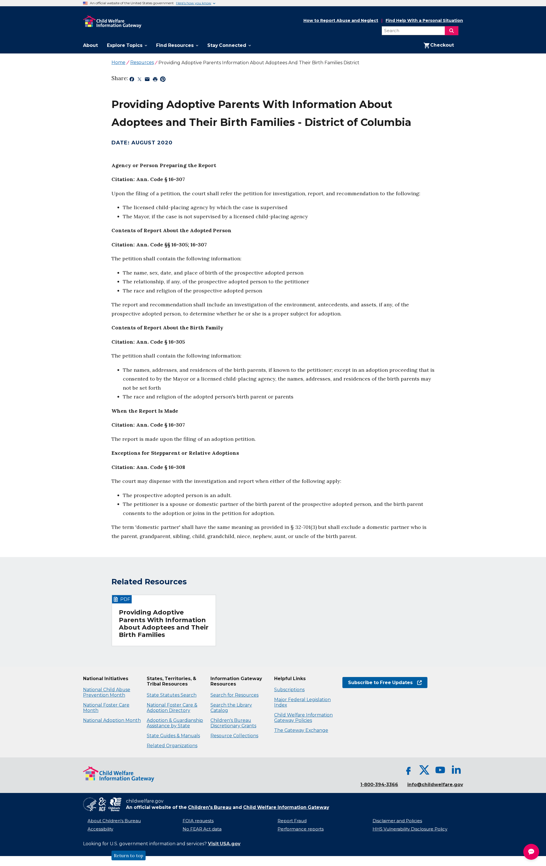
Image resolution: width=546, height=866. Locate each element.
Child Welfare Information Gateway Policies (303, 717)
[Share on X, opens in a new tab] (139, 80)
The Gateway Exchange (301, 730)
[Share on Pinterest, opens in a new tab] (163, 80)
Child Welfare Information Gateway (286, 807)
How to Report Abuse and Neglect (340, 21)
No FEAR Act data (202, 829)
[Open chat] (531, 852)
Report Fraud (292, 820)
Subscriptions (289, 689)
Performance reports (301, 829)
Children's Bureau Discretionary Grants (233, 723)
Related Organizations (172, 745)
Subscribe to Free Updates (377, 682)
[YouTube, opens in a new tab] (440, 770)
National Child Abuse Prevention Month (106, 692)
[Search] (451, 30)
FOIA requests (198, 820)
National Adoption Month (112, 720)
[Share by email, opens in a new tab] (147, 80)
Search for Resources (234, 695)
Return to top (128, 855)
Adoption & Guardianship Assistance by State (175, 723)
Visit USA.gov (224, 843)
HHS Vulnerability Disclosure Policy (410, 829)
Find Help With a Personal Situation (424, 20)
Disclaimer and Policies (397, 820)
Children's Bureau (209, 807)
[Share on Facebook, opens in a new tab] (132, 80)
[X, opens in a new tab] (424, 770)
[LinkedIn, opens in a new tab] (456, 770)
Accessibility (100, 829)
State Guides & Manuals (173, 735)
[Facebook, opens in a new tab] (408, 770)
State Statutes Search (172, 695)
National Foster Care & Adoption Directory (172, 707)
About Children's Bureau (114, 820)
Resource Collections (234, 735)
